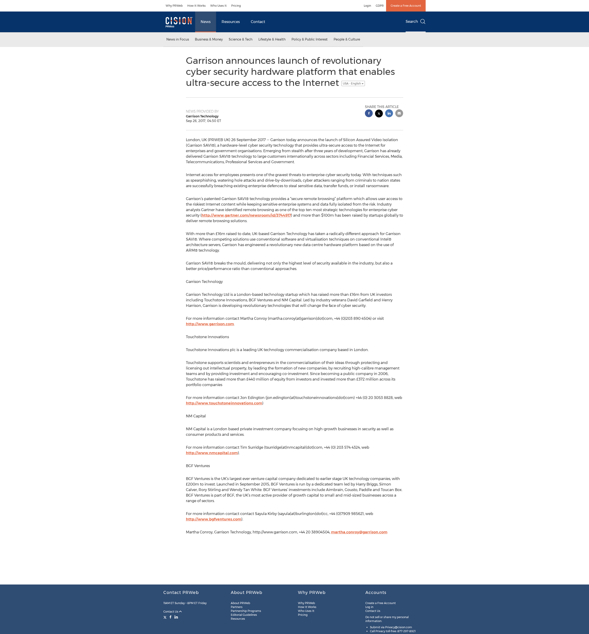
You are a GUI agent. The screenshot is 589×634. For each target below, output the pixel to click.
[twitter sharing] (379, 114)
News (206, 22)
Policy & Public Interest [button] (310, 39)
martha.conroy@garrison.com (359, 532)
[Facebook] (170, 617)
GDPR (380, 5)
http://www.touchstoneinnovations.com (224, 403)
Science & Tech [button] (240, 39)
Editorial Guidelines (244, 615)
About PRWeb (240, 603)
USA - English (352, 83)
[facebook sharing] (369, 113)
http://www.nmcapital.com (212, 453)
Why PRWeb (174, 5)
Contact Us (171, 611)
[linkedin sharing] (389, 113)
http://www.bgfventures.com (213, 519)
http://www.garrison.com (210, 324)
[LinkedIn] (176, 617)
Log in (369, 607)
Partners (237, 607)
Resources (231, 22)
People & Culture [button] (347, 39)
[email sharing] (399, 113)
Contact (258, 22)
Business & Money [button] (209, 39)
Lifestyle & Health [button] (272, 39)
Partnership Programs (246, 611)
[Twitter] (165, 617)
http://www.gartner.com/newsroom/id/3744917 (246, 215)
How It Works (196, 5)
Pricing (236, 5)
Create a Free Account (406, 5)
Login (367, 5)
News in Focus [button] (177, 39)
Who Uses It (218, 5)
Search (412, 21)
